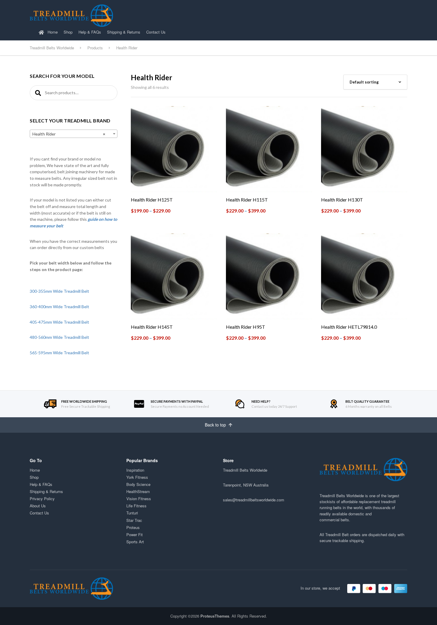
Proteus (133, 527)
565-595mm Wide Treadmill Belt (59, 352)
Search (37, 93)
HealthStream (138, 491)
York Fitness (137, 477)
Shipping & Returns (123, 32)
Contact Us (156, 32)
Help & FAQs (89, 32)
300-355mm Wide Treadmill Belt (59, 291)
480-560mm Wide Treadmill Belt (59, 337)
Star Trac (134, 520)
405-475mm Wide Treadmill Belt (59, 322)
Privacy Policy (42, 498)
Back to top (216, 425)
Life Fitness (136, 505)
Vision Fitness (138, 498)
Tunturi (132, 513)
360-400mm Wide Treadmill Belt (59, 306)
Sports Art (135, 541)
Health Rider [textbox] (68, 133)
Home (52, 32)
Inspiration (135, 470)
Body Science (138, 484)
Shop (68, 32)
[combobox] (73, 134)
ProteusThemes (214, 616)
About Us (38, 505)
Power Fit (134, 534)
